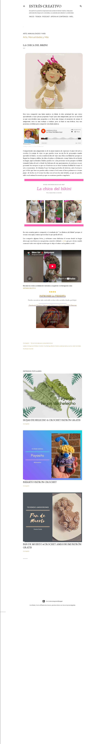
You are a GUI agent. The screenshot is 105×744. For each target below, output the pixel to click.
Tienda (38, 17)
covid (64, 241)
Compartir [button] (26, 343)
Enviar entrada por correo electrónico (42, 343)
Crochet (40, 346)
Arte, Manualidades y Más (36, 37)
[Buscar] (81, 6)
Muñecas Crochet (28, 349)
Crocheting (47, 346)
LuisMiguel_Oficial (27, 146)
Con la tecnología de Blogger (54, 601)
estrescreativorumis (66, 346)
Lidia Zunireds (76, 346)
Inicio (31, 17)
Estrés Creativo (45, 6)
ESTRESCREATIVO (29, 288)
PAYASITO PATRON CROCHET (40, 482)
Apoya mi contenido (59, 17)
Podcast (46, 17)
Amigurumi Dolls (32, 346)
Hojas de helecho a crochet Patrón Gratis (51, 420)
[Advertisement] (60, 360)
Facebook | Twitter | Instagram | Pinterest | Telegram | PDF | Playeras (52, 305)
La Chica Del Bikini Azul (37, 146)
